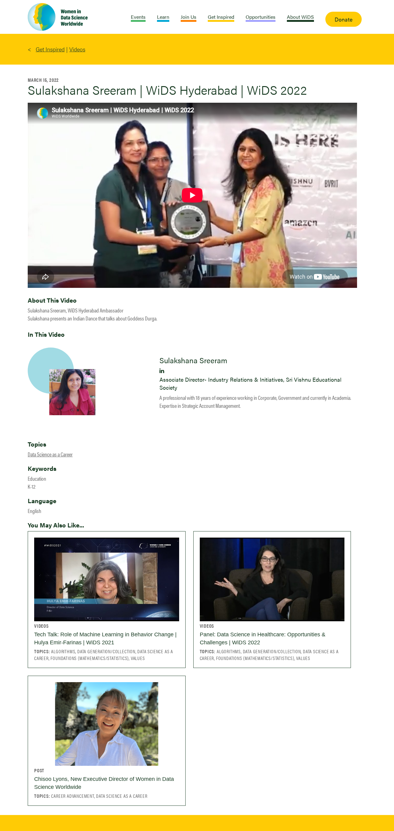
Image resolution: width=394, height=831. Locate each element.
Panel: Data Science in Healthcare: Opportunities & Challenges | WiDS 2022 (262, 638)
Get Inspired (50, 49)
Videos (77, 49)
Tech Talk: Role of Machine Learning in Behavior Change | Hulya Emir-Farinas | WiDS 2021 (105, 638)
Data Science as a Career (50, 454)
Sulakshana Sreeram (193, 360)
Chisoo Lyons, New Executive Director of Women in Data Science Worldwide (104, 783)
